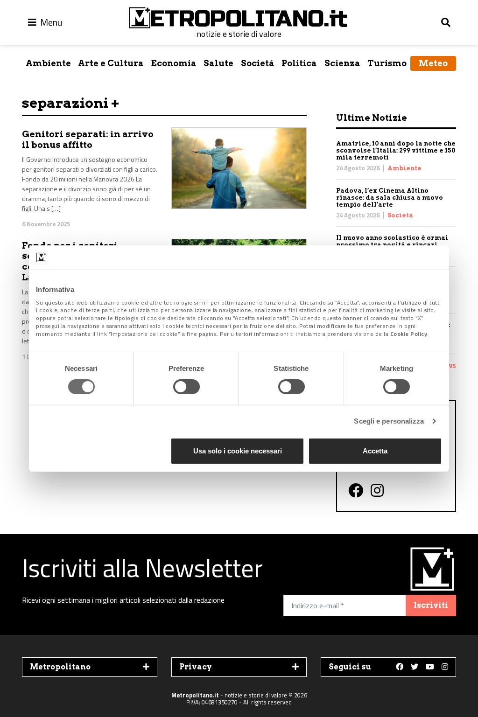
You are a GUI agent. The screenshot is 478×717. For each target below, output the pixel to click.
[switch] (186, 386)
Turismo (387, 63)
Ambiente (48, 63)
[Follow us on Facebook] (399, 667)
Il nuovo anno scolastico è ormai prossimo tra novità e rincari (392, 241)
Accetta (375, 451)
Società (257, 63)
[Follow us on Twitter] (414, 667)
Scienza (342, 63)
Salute (218, 63)
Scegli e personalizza (389, 421)
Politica (299, 63)
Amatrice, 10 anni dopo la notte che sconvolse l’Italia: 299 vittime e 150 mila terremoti (396, 150)
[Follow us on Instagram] (445, 667)
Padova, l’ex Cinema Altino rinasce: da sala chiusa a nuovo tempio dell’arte (389, 197)
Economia (174, 63)
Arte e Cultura (111, 63)
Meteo (433, 63)
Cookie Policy (409, 333)
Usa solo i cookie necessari (237, 451)
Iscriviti (431, 605)
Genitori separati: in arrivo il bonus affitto (88, 139)
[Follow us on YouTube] (430, 667)
